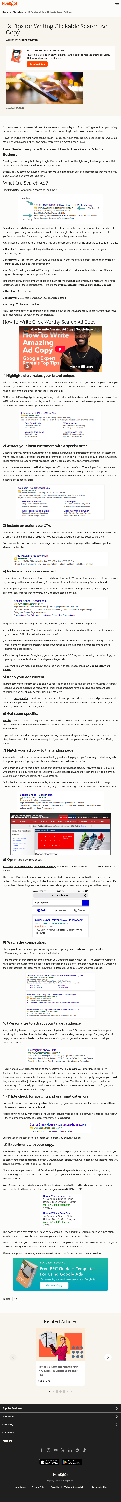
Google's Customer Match (81, 1069)
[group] (60, 1357)
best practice (21, 698)
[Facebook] (41, 1450)
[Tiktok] (84, 1450)
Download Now (37, 64)
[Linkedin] (70, 1450)
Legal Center (20, 1487)
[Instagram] (48, 1450)
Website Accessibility (75, 1487)
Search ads (9, 228)
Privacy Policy (39, 1487)
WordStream (10, 1185)
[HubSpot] (60, 1474)
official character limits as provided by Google (84, 285)
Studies (7, 720)
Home (5, 12)
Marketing (18, 12)
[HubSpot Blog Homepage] (9, 3)
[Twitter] (63, 1450)
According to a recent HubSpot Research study (29, 866)
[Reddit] (77, 1450)
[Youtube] (56, 1450)
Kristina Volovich (28, 39)
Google (35, 655)
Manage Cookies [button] (99, 1487)
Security (55, 1487)
